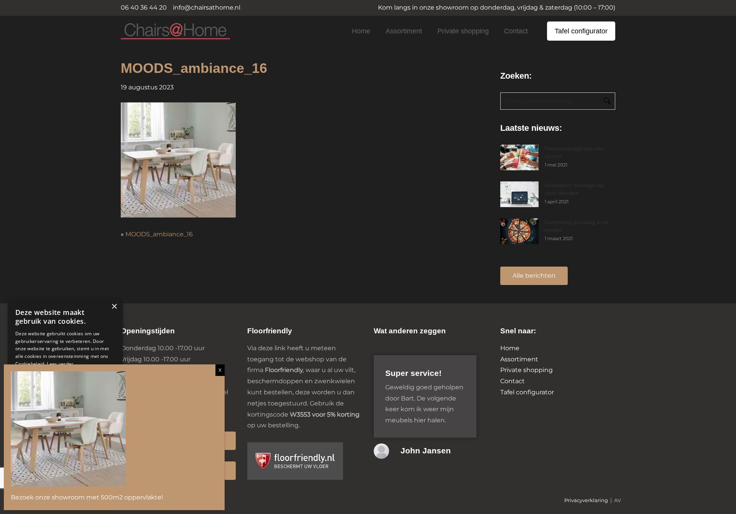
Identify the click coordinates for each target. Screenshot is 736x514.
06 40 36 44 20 (144, 7)
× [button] (114, 307)
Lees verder (60, 364)
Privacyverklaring (586, 500)
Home (361, 31)
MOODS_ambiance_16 (159, 234)
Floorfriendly (284, 370)
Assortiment (404, 31)
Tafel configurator (581, 31)
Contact (516, 31)
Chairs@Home (162, 32)
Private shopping (463, 31)
